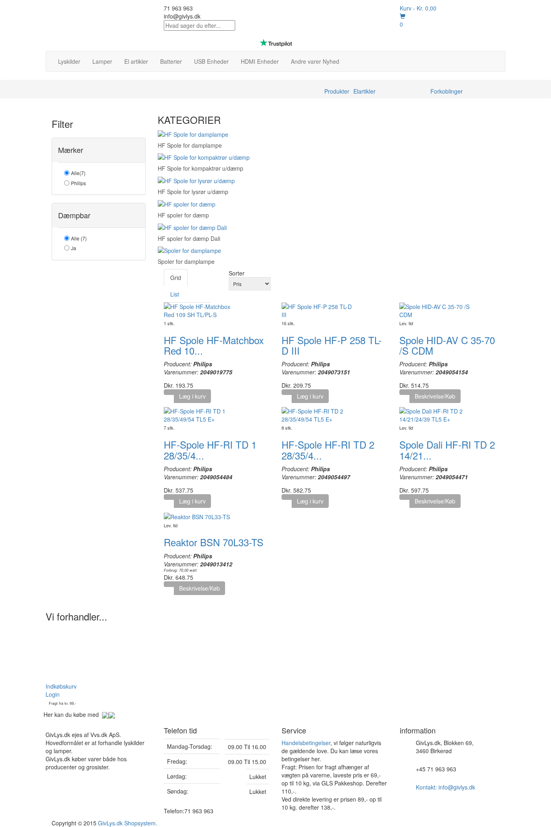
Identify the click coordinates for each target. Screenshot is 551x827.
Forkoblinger (446, 91)
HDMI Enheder (260, 61)
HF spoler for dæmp (183, 215)
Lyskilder (69, 61)
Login (53, 694)
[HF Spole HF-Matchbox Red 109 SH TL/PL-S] (200, 309)
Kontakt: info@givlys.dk (445, 787)
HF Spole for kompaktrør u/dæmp (200, 168)
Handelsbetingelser (306, 743)
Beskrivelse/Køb (435, 396)
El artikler (136, 61)
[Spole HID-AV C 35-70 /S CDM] (435, 309)
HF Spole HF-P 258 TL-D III (332, 345)
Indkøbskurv (61, 686)
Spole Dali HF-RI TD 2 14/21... (447, 449)
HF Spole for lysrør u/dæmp (193, 192)
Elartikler (364, 91)
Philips (78, 183)
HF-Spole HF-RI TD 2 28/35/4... (328, 449)
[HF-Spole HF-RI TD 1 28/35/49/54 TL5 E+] (200, 414)
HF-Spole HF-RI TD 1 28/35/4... (210, 449)
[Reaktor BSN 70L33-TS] (197, 516)
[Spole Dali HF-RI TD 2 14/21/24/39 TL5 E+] (435, 414)
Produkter (336, 91)
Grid (175, 278)
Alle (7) (79, 238)
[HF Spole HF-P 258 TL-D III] (318, 309)
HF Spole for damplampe (190, 145)
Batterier (171, 61)
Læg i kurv (192, 396)
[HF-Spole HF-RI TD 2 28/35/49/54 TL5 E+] (318, 414)
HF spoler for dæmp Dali (189, 238)
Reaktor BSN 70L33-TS (213, 542)
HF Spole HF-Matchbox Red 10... (214, 345)
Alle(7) (78, 172)
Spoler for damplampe (186, 261)
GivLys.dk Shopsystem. (127, 823)
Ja (73, 247)
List (174, 294)
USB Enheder (211, 61)
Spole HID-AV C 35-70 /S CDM (447, 345)
